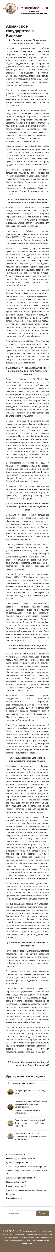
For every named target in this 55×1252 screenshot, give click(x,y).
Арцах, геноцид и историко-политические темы (27, 1171)
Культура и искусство (15, 1162)
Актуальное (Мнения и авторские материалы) (26, 1166)
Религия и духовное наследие (19, 1158)
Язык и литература (14, 1186)
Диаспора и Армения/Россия (19, 1178)
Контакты (10, 1194)
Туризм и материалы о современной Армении (26, 1190)
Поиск (44, 1213)
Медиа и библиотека (15, 1182)
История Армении (14, 1154)
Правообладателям (14, 1198)
